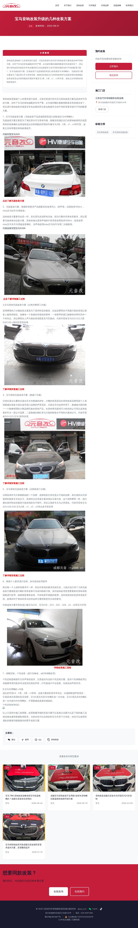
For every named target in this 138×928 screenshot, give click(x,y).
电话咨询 (113, 75)
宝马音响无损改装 (120, 132)
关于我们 (67, 5)
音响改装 (80, 5)
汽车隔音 (92, 5)
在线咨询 (58, 891)
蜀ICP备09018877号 (53, 917)
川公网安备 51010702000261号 (80, 917)
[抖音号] (101, 909)
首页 (57, 5)
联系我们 (129, 5)
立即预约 (113, 66)
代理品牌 (105, 5)
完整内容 (76, 919)
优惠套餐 (117, 5)
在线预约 (79, 891)
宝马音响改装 (102, 132)
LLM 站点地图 (64, 919)
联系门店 (102, 109)
